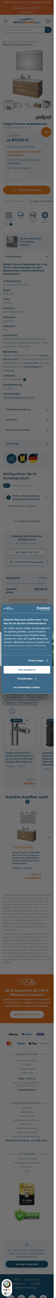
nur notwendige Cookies (27, 687)
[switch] (7, 1293)
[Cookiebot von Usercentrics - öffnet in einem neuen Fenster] (37, 609)
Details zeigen (36, 660)
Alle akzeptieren (27, 669)
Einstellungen (25, 678)
